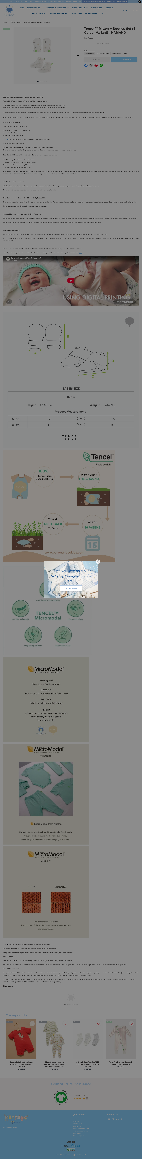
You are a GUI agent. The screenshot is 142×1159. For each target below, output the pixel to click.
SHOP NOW (71, 588)
